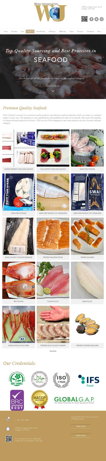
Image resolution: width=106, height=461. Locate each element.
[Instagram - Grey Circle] (102, 19)
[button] (18, 150)
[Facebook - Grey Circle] (91, 19)
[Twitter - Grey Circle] (97, 19)
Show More (53, 351)
